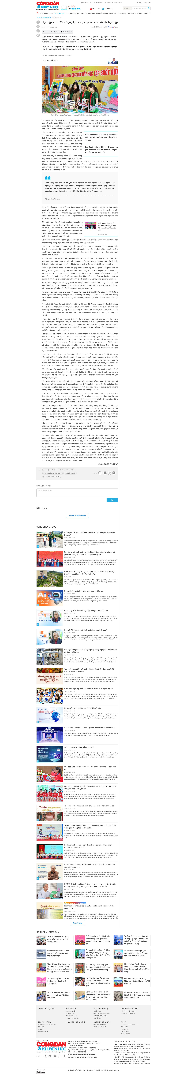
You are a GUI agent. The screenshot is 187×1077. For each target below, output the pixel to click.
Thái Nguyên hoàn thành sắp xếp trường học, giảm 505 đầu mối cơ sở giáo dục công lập (98, 940)
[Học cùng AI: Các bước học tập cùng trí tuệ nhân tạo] (49, 617)
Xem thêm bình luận (77, 515)
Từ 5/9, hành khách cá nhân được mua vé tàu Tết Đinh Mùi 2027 (59, 995)
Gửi (112, 500)
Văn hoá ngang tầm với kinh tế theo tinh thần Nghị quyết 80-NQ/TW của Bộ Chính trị (89, 670)
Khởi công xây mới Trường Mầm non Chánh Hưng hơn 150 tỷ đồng (137, 981)
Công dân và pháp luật (128, 1013)
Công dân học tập (72, 13)
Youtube (100, 2)
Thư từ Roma (98, 1018)
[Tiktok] (59, 1057)
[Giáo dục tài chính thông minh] (91, 903)
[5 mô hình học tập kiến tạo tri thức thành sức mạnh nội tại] (49, 695)
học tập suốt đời (50, 470)
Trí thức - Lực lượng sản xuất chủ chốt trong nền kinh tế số (89, 806)
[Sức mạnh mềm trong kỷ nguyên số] (49, 754)
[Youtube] (55, 1057)
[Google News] (113, 27)
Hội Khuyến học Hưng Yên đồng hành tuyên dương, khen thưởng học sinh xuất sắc (88, 846)
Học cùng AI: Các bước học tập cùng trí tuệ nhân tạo (86, 611)
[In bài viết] (38, 36)
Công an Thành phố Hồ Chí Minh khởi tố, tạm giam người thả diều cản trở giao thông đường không (98, 995)
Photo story (125, 1034)
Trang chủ (39, 17)
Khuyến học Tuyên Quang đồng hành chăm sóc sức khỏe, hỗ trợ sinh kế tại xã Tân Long (137, 968)
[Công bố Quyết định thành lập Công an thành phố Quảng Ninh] (41, 982)
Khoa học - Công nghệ (117, 13)
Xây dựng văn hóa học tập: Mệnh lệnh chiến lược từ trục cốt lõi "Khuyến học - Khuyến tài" (90, 787)
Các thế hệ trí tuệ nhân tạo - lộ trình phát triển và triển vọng (89, 728)
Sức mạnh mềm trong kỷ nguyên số (79, 747)
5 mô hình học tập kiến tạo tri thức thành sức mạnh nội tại (88, 689)
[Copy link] (38, 31)
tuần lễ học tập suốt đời (66, 470)
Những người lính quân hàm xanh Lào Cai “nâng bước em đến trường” (89, 533)
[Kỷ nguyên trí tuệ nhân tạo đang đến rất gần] (49, 715)
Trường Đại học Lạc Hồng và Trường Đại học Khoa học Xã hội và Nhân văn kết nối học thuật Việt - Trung (136, 940)
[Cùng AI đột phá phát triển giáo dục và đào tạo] (49, 598)
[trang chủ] (58, 5)
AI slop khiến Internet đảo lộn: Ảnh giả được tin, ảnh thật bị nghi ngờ (58, 953)
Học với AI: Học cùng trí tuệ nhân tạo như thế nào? (85, 630)
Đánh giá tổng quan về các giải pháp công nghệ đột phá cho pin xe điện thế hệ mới (90, 651)
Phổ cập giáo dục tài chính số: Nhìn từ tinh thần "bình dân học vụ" (90, 768)
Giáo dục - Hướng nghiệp (102, 1013)
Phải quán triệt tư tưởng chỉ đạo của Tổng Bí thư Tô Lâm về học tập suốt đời (107, 226)
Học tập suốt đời (49, 60)
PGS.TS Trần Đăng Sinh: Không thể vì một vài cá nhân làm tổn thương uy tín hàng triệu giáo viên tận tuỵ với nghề (90, 885)
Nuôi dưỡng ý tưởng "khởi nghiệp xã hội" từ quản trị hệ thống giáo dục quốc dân (89, 865)
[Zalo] (38, 26)
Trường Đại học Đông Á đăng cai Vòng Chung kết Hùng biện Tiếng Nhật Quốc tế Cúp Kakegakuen (98, 954)
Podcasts (124, 1027)
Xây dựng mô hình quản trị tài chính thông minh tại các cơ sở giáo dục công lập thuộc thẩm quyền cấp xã (89, 553)
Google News (118, 2)
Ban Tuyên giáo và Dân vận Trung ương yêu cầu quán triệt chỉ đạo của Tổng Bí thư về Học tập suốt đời (101, 149)
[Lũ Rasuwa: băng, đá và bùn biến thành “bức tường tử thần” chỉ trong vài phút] (118, 996)
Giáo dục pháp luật (88, 13)
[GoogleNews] (64, 1057)
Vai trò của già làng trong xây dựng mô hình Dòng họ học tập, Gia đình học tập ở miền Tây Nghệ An (90, 572)
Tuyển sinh (97, 1011)
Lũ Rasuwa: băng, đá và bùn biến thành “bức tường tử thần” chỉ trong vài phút (137, 995)
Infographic (125, 1031)
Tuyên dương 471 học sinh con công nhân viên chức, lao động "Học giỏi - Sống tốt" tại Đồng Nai (90, 826)
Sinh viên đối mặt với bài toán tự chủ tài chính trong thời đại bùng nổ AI (89, 907)
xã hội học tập (70, 473)
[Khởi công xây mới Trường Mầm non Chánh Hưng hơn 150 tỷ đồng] (118, 982)
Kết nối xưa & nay (71, 1016)
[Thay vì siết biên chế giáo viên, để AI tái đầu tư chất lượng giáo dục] (41, 940)
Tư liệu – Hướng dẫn (72, 1018)
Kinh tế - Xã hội (102, 13)
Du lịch (40, 1029)
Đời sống (41, 1027)
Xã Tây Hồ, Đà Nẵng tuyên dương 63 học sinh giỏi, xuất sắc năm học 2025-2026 (136, 953)
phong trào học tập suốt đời (54, 473)
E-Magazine (125, 1029)
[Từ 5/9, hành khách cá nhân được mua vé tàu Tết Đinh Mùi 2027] (41, 996)
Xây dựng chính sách (128, 1011)
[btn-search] (148, 8)
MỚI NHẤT (96, 9)
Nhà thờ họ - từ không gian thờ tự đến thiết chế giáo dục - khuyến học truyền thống (98, 967)
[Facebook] (38, 23)
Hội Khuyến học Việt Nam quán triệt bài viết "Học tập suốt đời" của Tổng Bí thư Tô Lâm (101, 137)
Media (145, 13)
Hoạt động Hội (70, 1011)
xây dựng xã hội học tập (52, 476)
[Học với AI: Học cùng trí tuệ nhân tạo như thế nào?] (49, 637)
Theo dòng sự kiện (47, 13)
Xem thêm (77, 923)
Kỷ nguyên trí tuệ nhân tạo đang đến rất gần (82, 708)
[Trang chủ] (37, 13)
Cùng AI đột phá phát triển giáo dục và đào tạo (83, 591)
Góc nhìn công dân (134, 13)
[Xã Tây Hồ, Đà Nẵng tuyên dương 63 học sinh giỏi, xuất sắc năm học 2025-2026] (118, 954)
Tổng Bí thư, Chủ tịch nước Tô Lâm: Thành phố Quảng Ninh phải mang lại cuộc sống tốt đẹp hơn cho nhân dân (59, 968)
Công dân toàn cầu (100, 1016)
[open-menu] (150, 13)
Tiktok (108, 2)
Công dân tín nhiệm (100, 1024)
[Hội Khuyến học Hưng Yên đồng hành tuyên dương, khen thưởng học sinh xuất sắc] (49, 852)
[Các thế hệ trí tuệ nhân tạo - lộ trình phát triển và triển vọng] (49, 735)
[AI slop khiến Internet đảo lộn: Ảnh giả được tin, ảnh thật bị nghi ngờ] (41, 954)
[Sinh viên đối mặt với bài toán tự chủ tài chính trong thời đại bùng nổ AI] (49, 910)
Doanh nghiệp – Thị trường (47, 1024)
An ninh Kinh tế (43, 1031)
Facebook (85, 2)
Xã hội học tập (57, 17)
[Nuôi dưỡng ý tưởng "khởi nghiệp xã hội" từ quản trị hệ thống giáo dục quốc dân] (49, 871)
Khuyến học (59, 13)
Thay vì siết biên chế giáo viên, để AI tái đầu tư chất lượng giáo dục (58, 939)
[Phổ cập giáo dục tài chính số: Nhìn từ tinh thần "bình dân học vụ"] (49, 774)
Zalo (93, 2)
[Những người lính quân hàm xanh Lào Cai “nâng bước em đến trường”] (49, 539)
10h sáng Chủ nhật (100, 1027)
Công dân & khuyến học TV (129, 1024)
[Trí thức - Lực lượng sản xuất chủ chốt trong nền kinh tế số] (49, 813)
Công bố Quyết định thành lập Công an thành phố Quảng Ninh (58, 981)
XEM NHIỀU (108, 9)
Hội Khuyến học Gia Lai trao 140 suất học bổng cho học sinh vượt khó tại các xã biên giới (98, 982)
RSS (38, 1056)
